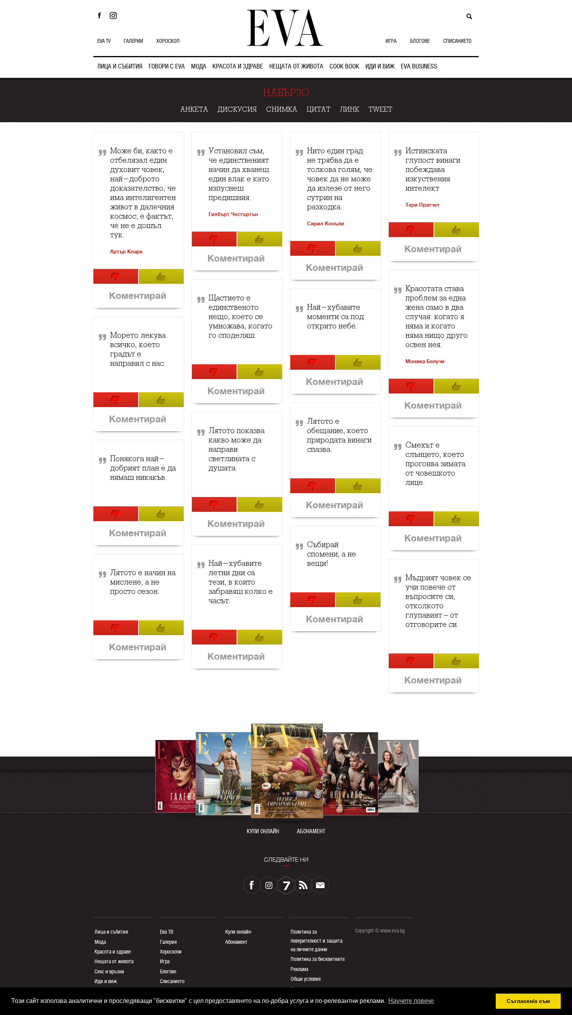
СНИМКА (281, 109)
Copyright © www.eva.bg (380, 930)
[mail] (320, 885)
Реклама (299, 969)
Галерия (168, 942)
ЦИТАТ (318, 109)
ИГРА (391, 41)
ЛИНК (349, 109)
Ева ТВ (166, 932)
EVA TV (104, 41)
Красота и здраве (113, 951)
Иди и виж (106, 981)
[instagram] (269, 885)
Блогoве (168, 971)
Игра (165, 961)
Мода (100, 942)
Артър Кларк (126, 251)
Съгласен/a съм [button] (528, 1001)
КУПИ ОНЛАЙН (263, 831)
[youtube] (286, 885)
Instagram (115, 15)
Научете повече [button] (411, 1000)
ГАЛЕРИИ (133, 41)
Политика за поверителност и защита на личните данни (316, 940)
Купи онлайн (238, 932)
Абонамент (236, 942)
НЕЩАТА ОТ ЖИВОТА (296, 66)
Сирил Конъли (325, 223)
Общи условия (306, 979)
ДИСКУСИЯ (237, 109)
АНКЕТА (194, 109)
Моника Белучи (424, 361)
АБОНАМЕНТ (311, 831)
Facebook (99, 15)
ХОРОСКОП (168, 41)
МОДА (198, 66)
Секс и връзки (109, 971)
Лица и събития (111, 932)
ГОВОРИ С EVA (167, 66)
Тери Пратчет (422, 204)
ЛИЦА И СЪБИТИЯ (119, 66)
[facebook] (252, 885)
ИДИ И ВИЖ (380, 66)
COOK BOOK (344, 66)
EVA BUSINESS (419, 66)
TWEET (380, 109)
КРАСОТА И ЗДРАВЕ (237, 66)
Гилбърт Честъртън (233, 214)
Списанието (172, 981)
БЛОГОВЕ (420, 41)
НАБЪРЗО (286, 93)
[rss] (303, 885)
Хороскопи (171, 951)
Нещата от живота (114, 961)
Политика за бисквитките (318, 959)
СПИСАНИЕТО (457, 41)
